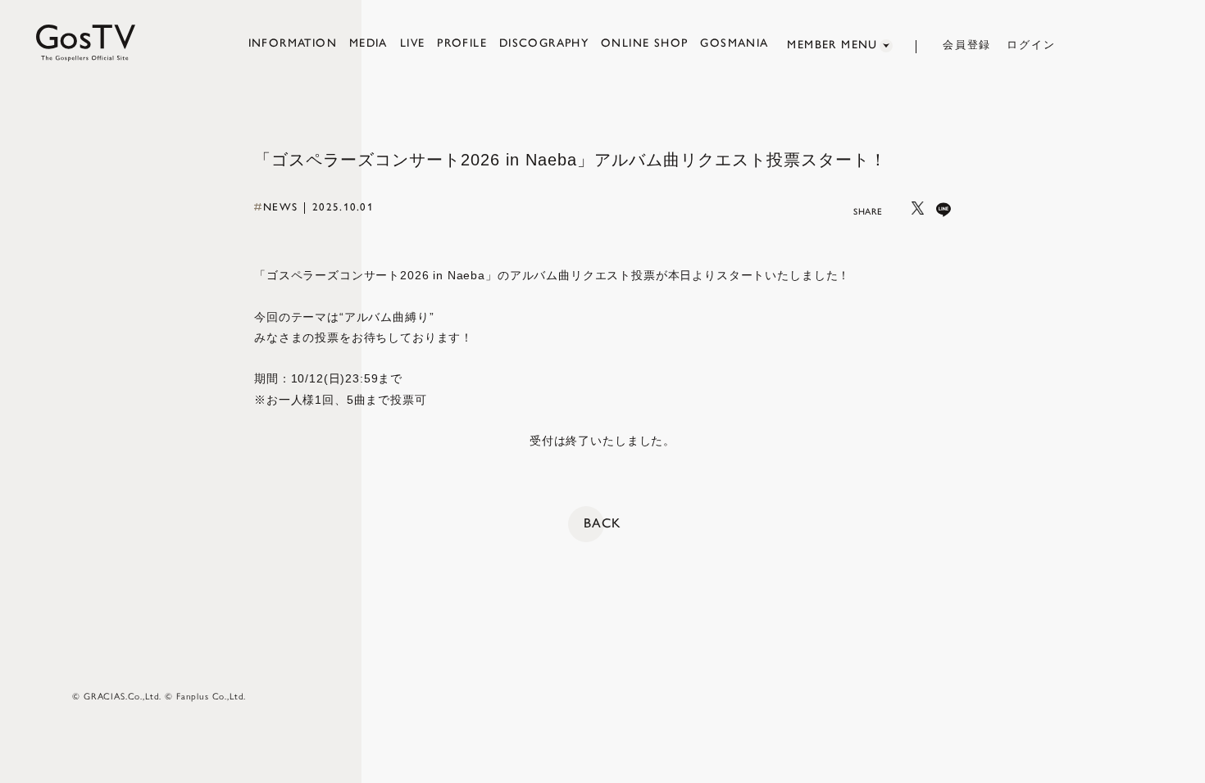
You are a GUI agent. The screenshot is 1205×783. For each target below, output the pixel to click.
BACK (602, 523)
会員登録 (967, 44)
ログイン (1031, 44)
